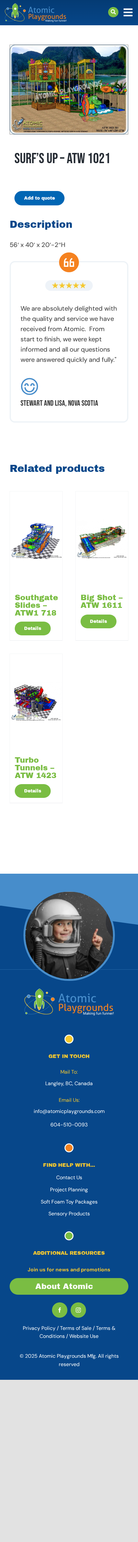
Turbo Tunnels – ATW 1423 (35, 768)
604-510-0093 (69, 1124)
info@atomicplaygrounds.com (69, 1111)
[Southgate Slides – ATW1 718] (36, 539)
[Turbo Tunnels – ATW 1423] (36, 702)
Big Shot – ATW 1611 (102, 601)
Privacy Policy (39, 1328)
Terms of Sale (75, 1328)
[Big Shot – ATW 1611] (102, 539)
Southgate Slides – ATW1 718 (36, 605)
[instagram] (78, 1310)
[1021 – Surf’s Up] (69, 89)
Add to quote (39, 198)
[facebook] (59, 1310)
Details (32, 628)
